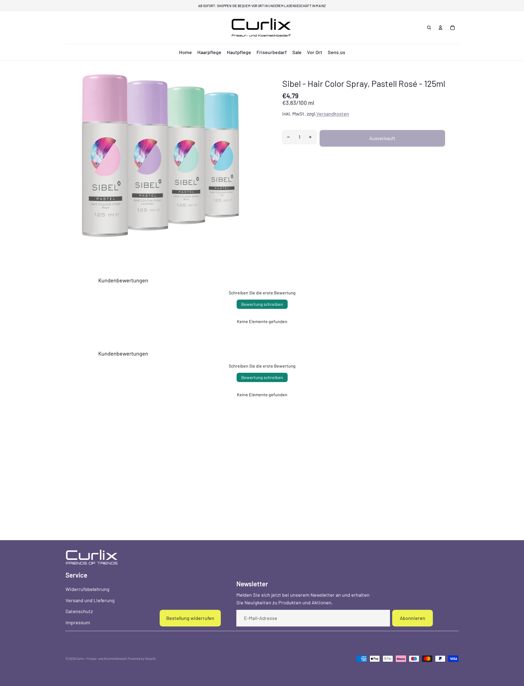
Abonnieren (412, 618)
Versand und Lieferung (90, 600)
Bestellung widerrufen (190, 618)
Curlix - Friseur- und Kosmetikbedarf (101, 658)
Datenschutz (79, 611)
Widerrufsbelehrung (87, 589)
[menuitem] (185, 52)
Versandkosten (332, 114)
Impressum (78, 622)
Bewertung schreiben (262, 304)
